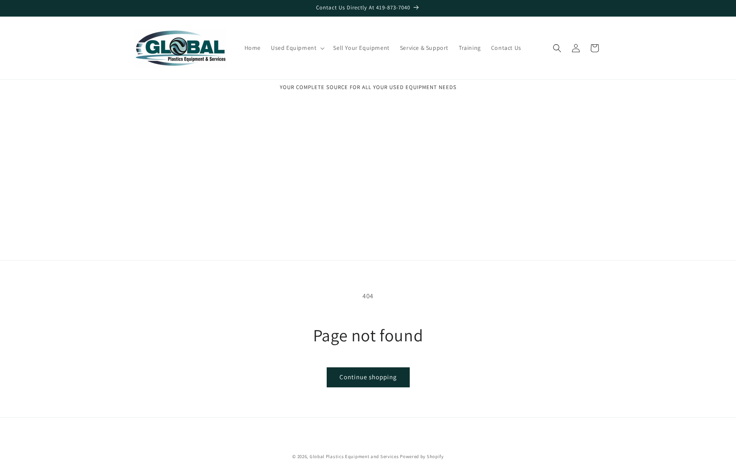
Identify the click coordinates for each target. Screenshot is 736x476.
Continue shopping (368, 377)
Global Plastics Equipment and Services (354, 456)
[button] (297, 48)
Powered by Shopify (422, 456)
